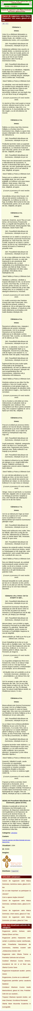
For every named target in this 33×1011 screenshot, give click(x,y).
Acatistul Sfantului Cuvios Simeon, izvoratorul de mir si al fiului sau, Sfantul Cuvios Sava (16, 964)
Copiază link (15, 871)
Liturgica (14, 833)
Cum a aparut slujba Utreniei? (13, 897)
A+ (4, 23)
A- (7, 23)
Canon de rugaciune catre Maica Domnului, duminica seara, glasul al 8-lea (16, 884)
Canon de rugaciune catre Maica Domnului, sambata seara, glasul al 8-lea (16, 904)
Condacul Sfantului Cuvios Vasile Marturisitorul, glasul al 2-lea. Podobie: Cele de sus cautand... (16, 990)
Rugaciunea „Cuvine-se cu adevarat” (15, 977)
